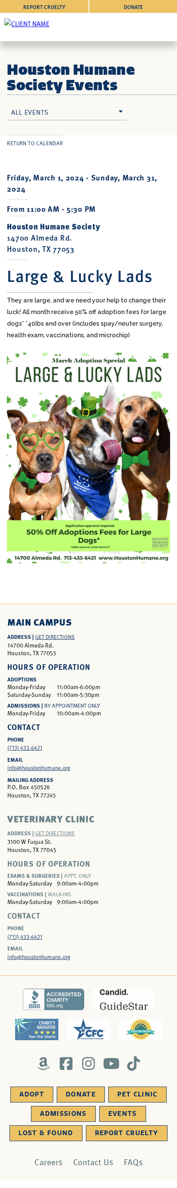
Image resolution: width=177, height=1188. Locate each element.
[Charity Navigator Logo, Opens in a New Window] (36, 1029)
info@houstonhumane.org (38, 768)
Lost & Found (45, 1133)
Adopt (31, 1094)
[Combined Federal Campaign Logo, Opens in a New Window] (88, 1029)
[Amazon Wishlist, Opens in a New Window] (43, 1063)
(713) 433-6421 (24, 937)
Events (122, 1114)
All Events (29, 111)
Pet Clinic (137, 1094)
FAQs (133, 1161)
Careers (48, 1161)
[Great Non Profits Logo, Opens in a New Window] (140, 1029)
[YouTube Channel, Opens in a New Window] (111, 1063)
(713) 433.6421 (24, 747)
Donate (133, 7)
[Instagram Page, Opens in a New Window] (88, 1063)
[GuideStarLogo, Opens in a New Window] (123, 999)
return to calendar (35, 143)
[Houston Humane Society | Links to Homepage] (26, 23)
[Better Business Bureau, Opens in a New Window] (53, 999)
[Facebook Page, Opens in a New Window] (66, 1063)
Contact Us (93, 1161)
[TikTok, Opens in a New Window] (134, 1063)
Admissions (63, 1114)
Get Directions (55, 637)
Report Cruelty (44, 7)
